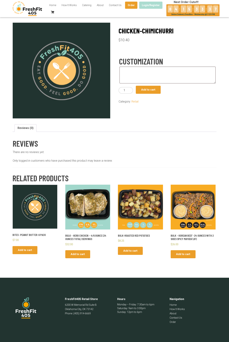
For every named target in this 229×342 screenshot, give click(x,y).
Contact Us (115, 5)
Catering (86, 5)
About (100, 5)
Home (52, 5)
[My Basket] (52, 12)
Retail (134, 101)
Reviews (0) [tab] (25, 128)
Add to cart (148, 89)
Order (131, 5)
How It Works (69, 5)
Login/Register (151, 5)
